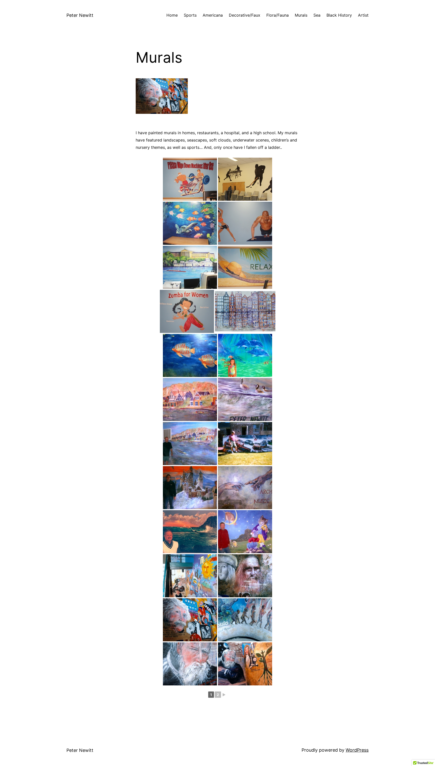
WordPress (357, 750)
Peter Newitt (79, 15)
